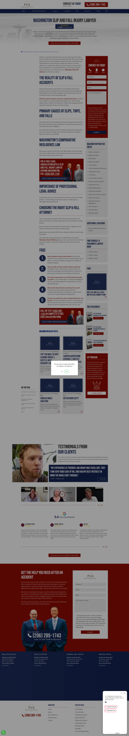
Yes (67, 371)
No (62, 371)
